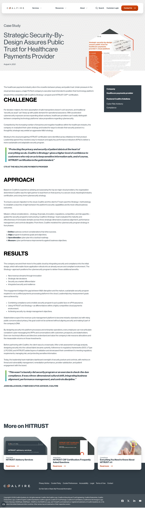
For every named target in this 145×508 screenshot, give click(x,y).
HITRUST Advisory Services (19, 459)
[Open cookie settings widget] (3, 504)
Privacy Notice (44, 483)
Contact (110, 483)
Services (35, 8)
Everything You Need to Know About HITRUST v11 (117, 461)
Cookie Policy (56, 483)
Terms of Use (101, 483)
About (82, 8)
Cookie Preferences (70, 483)
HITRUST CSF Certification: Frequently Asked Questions (72, 461)
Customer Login (113, 8)
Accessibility (83, 483)
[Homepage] (15, 8)
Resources (59, 8)
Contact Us (128, 8)
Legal (92, 483)
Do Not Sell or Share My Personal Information (55, 489)
